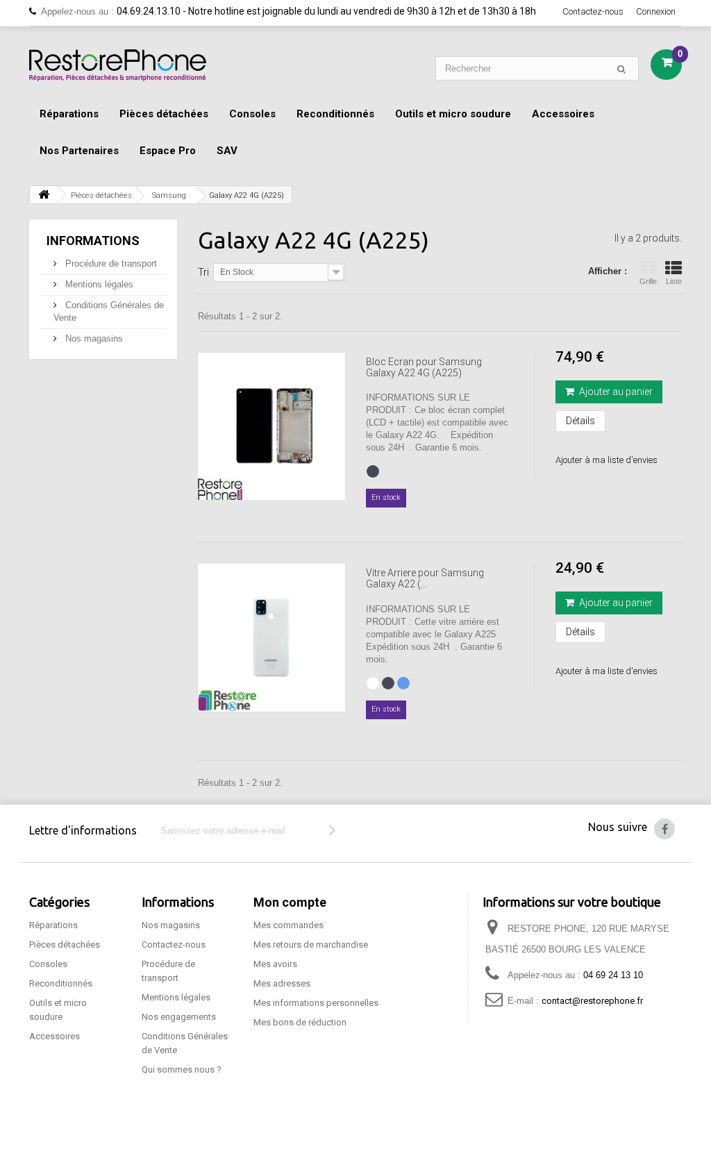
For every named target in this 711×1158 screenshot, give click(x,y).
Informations (93, 240)
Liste (674, 281)
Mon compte (289, 902)
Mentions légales (97, 284)
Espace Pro (168, 150)
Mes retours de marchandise (310, 944)
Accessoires (563, 114)
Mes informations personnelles (315, 1003)
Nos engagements (179, 1017)
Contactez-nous (593, 11)
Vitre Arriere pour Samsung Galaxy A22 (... (425, 578)
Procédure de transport (109, 263)
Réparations (69, 114)
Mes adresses (281, 983)
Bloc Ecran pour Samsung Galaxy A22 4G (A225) (424, 367)
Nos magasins (92, 338)
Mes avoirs (275, 964)
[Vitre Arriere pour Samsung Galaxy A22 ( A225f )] (271, 637)
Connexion (656, 11)
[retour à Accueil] (44, 194)
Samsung (169, 195)
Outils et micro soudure (453, 114)
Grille (648, 281)
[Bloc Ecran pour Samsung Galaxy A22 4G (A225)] (271, 426)
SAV (227, 150)
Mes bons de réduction (299, 1022)
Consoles (252, 114)
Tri (203, 272)
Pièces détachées (163, 114)
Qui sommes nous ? (181, 1069)
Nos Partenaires (79, 150)
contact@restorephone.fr (592, 1001)
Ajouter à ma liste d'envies (606, 460)
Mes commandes (288, 925)
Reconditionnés (335, 114)
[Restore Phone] (117, 65)
